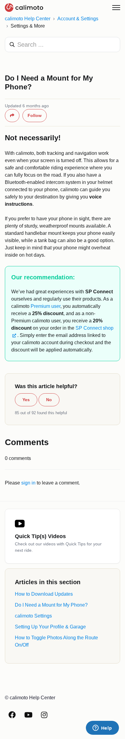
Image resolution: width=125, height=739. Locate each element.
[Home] (24, 7)
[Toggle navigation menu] (116, 7)
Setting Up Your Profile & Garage (50, 626)
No (49, 399)
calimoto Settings (33, 615)
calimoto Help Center (27, 18)
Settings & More (28, 25)
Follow (35, 115)
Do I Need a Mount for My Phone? (51, 605)
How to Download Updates (44, 594)
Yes (26, 399)
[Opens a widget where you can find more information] (102, 728)
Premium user (45, 306)
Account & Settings (77, 18)
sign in (28, 482)
